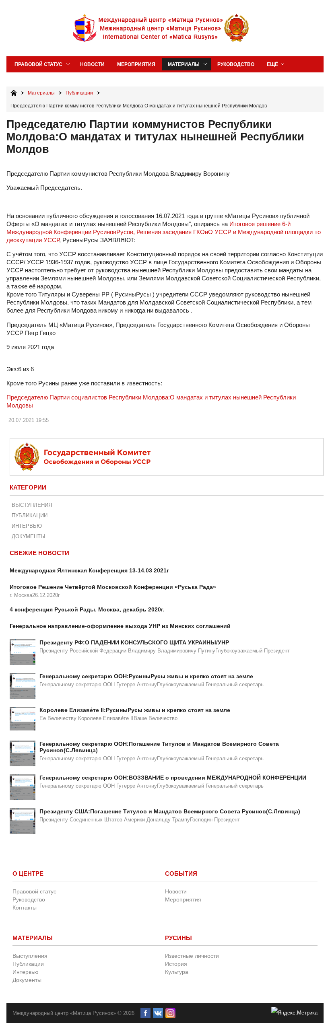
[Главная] (13, 92)
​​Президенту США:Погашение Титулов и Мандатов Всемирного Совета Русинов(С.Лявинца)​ (169, 811)
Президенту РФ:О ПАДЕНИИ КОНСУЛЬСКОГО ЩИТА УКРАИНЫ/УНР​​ (134, 642)
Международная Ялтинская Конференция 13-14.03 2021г (89, 570)
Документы (28, 536)
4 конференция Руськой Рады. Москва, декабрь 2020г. (87, 609)
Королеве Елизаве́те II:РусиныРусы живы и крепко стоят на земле (134, 710)
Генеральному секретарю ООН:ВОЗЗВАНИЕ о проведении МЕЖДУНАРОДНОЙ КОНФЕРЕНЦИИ (172, 777)
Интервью (27, 526)
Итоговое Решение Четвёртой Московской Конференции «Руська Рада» (113, 587)
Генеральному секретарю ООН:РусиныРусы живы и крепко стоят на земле (146, 676)
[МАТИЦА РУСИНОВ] (161, 28)
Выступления (32, 505)
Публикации (29, 515)
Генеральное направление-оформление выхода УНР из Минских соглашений (120, 626)
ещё (272, 64)
